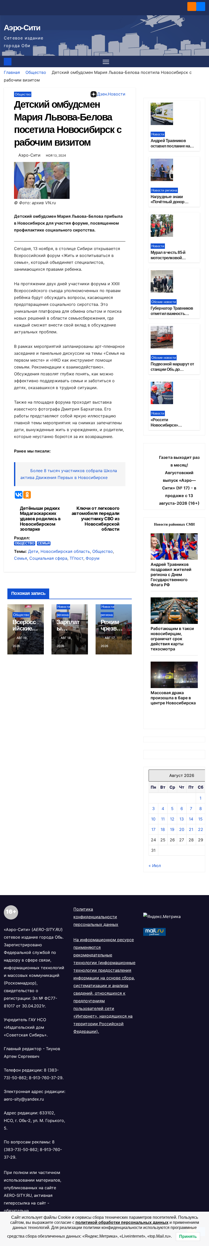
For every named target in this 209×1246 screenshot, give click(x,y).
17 (153, 829)
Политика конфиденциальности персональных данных (95, 917)
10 (153, 818)
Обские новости (163, 302)
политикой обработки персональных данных (121, 1222)
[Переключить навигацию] (106, 61)
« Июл (155, 865)
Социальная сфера (48, 558)
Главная (12, 72)
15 (200, 818)
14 (191, 818)
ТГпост (76, 558)
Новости (157, 134)
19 (172, 829)
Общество (35, 72)
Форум (92, 558)
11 (163, 818)
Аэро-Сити (22, 27)
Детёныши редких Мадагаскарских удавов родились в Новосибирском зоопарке (40, 519)
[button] (201, 61)
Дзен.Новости (111, 94)
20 (181, 829)
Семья (44, 543)
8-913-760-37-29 (45, 1077)
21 (191, 829)
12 (172, 818)
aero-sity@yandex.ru (24, 1099)
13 (181, 818)
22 (200, 829)
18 (163, 829)
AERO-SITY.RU (18, 1195)
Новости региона (164, 190)
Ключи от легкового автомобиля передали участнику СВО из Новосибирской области (96, 519)
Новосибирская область (65, 551)
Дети (33, 551)
